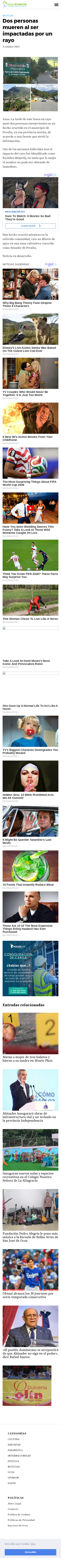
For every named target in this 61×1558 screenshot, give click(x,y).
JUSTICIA (13, 1461)
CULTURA (14, 1439)
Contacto (13, 1509)
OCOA (11, 1472)
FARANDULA (15, 1450)
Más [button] (33, 1544)
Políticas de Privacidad (21, 1520)
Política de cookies (19, 1514)
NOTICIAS (8, 15)
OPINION (13, 1477)
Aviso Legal (14, 1503)
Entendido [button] (30, 1552)
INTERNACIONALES (19, 1455)
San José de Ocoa (18, 1525)
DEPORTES (14, 1444)
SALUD (12, 1483)
